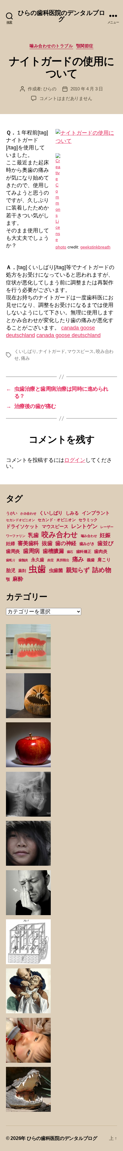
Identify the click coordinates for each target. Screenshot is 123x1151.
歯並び (105, 543)
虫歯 (37, 569)
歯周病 (31, 551)
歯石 (70, 551)
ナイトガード (52, 351)
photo (61, 247)
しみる (72, 513)
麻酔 (18, 579)
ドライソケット (22, 526)
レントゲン (84, 526)
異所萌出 (62, 560)
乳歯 (33, 535)
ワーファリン (15, 536)
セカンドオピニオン (20, 520)
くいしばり (25, 351)
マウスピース (80, 351)
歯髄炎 (23, 560)
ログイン (74, 460)
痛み (25, 358)
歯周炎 (13, 551)
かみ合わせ (28, 513)
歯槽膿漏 (53, 551)
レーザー (106, 527)
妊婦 (10, 543)
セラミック (88, 520)
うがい (11, 513)
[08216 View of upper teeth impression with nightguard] (86, 137)
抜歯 (47, 543)
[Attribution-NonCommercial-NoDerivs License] (86, 198)
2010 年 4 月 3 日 (86, 88)
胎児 (10, 570)
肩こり (103, 559)
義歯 (90, 560)
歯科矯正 (83, 551)
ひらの (49, 88)
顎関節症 (84, 45)
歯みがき (87, 544)
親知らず (78, 570)
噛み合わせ (89, 536)
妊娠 (105, 535)
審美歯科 (28, 543)
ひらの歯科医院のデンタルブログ (61, 16)
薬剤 (22, 570)
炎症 (50, 560)
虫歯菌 (56, 570)
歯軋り (11, 560)
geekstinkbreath (95, 247)
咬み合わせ (59, 534)
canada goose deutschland (68, 335)
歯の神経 (65, 543)
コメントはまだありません (65, 98)
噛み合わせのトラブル (51, 45)
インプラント (96, 512)
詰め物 (101, 569)
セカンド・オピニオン (57, 520)
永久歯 (37, 559)
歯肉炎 (100, 551)
